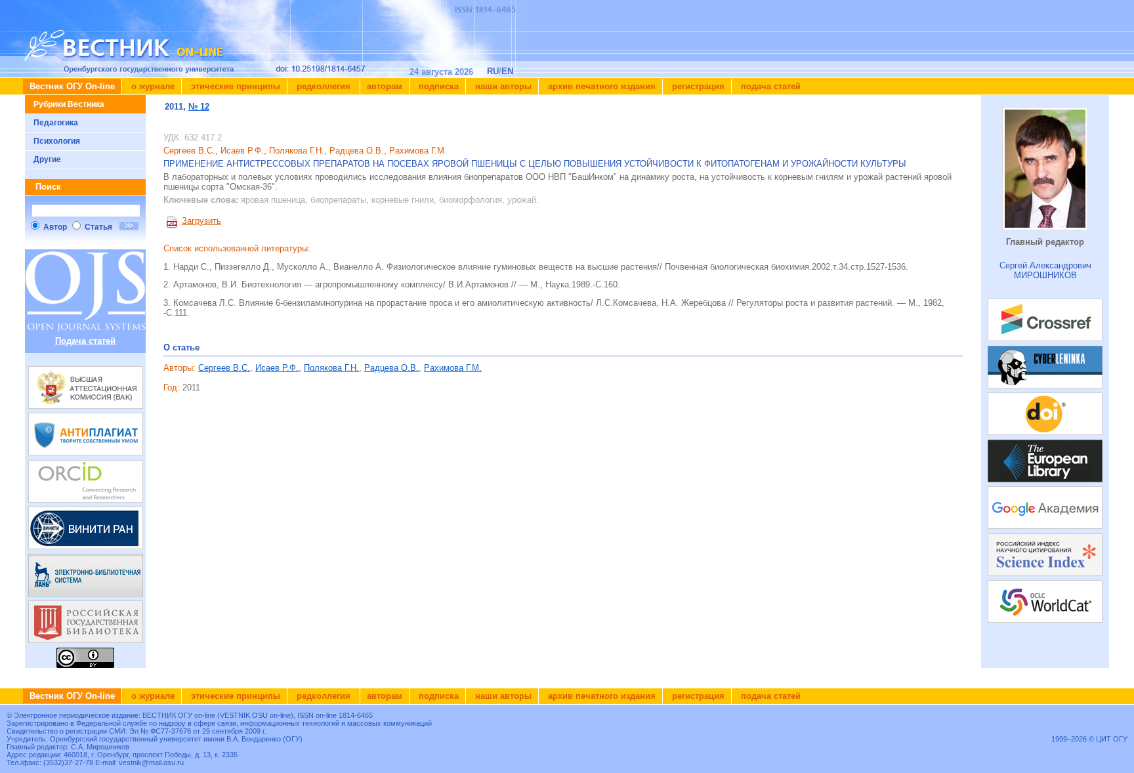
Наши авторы (502, 86)
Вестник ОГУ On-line (72, 86)
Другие (47, 159)
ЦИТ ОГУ (1111, 739)
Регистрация (696, 86)
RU (493, 71)
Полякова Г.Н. (331, 368)
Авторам (384, 86)
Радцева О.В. (391, 368)
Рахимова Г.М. (453, 368)
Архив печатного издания (600, 86)
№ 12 (198, 107)
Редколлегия (323, 86)
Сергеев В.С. (224, 368)
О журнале (152, 86)
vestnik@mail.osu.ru (151, 762)
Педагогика (55, 122)
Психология (56, 141)
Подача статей (769, 86)
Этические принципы (234, 86)
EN (507, 71)
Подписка (437, 86)
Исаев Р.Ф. (277, 368)
